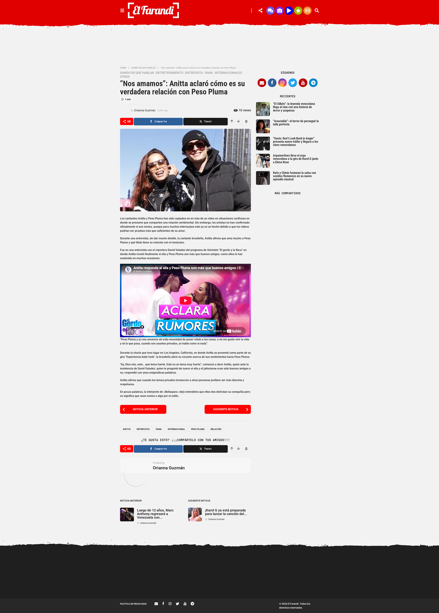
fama (159, 429)
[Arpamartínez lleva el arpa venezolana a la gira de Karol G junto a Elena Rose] (263, 161)
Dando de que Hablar (137, 73)
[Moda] (298, 11)
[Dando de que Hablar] (270, 11)
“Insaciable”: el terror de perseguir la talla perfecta (296, 122)
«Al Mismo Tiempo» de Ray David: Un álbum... (308, 586)
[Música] (289, 11)
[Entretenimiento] (307, 11)
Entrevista (143, 429)
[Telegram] (313, 82)
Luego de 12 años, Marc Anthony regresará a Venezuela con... (155, 514)
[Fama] (280, 11)
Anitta (127, 429)
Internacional (176, 429)
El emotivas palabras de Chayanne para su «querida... (377, 586)
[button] (122, 10)
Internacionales (228, 73)
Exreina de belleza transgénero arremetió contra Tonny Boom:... (411, 588)
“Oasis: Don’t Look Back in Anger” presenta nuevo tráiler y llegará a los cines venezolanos (295, 142)
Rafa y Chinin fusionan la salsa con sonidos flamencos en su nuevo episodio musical (294, 176)
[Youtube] (303, 82)
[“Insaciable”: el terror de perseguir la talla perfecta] (263, 126)
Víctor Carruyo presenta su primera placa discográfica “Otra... (205, 588)
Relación (216, 429)
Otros (125, 76)
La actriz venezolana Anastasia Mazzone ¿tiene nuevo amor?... (240, 562)
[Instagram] (282, 82)
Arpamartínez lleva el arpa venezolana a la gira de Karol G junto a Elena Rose (295, 159)
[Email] (262, 82)
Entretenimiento (169, 73)
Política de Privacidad (133, 604)
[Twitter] (292, 82)
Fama (209, 73)
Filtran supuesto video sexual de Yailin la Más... (172, 586)
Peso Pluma (198, 429)
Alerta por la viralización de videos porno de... (137, 586)
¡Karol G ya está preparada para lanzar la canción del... (226, 512)
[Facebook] (272, 82)
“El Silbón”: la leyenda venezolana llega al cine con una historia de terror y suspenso (294, 107)
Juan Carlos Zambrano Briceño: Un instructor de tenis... (274, 588)
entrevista (194, 73)
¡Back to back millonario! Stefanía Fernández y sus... (343, 561)
